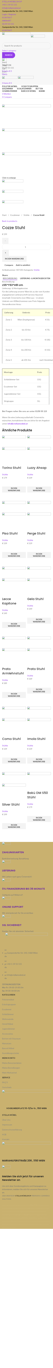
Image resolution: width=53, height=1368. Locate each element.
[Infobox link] (26, 614)
